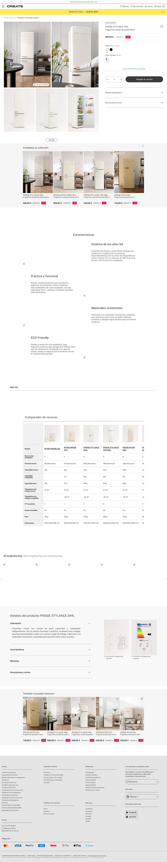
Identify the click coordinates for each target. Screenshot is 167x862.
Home (6, 18)
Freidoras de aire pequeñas (11, 792)
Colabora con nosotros (52, 803)
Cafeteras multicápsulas (10, 800)
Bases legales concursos (97, 856)
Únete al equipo (49, 814)
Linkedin (88, 816)
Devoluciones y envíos (20, 672)
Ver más (52, 140)
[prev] (139, 146)
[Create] (14, 6)
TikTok (87, 821)
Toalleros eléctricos (9, 772)
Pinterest (88, 814)
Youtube (88, 819)
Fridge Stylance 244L (91, 449)
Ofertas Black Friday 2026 (11, 805)
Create (4, 766)
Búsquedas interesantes (10, 810)
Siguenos (88, 803)
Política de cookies (79, 855)
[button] (18, 578)
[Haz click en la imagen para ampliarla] (116, 637)
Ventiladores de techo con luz (12, 798)
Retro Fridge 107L (70, 449)
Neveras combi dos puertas (28, 18)
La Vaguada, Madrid (9, 828)
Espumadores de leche (9, 775)
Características (17, 649)
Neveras (13, 18)
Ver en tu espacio (42, 84)
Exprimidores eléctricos (10, 795)
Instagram (88, 811)
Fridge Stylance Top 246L (111, 449)
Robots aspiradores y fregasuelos (13, 777)
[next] (143, 146)
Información (15, 623)
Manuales (14, 661)
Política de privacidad (45, 855)
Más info (14, 387)
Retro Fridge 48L (52, 449)
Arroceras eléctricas (9, 782)
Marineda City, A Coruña (10, 831)
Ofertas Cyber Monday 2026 (11, 808)
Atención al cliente (50, 766)
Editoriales (89, 766)
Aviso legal (31, 855)
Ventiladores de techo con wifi (12, 790)
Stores (4, 820)
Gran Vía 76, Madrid (9, 826)
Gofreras (5, 803)
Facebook (88, 809)
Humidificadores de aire (10, 785)
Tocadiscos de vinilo (9, 787)
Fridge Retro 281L (129, 449)
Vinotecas (5, 780)
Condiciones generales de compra (13, 855)
